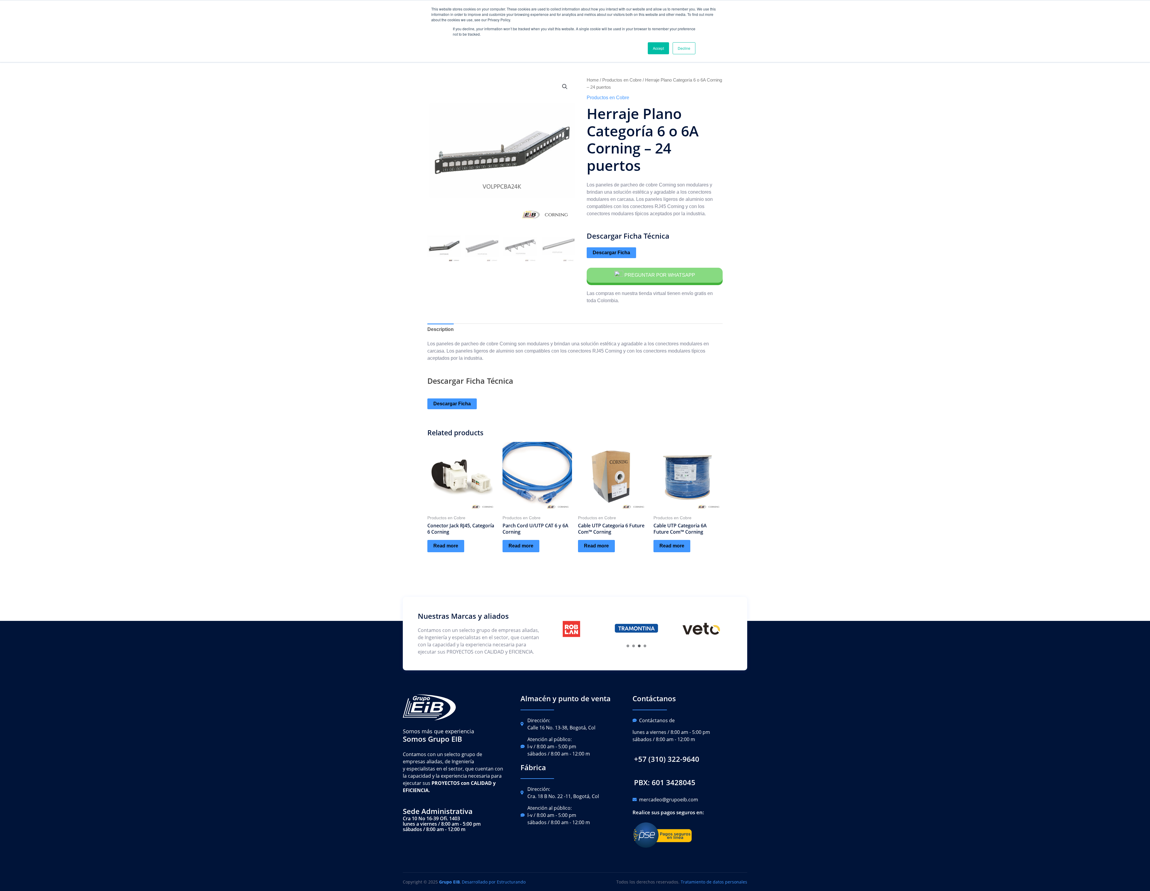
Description (440, 329)
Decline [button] (684, 48)
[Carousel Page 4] (645, 646)
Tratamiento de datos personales (714, 882)
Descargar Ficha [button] (611, 252)
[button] (666, 759)
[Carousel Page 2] (633, 646)
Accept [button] (658, 48)
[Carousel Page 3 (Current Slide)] (639, 646)
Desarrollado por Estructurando (494, 882)
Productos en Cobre (621, 80)
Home (593, 80)
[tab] (440, 329)
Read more (445, 545)
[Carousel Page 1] (628, 646)
